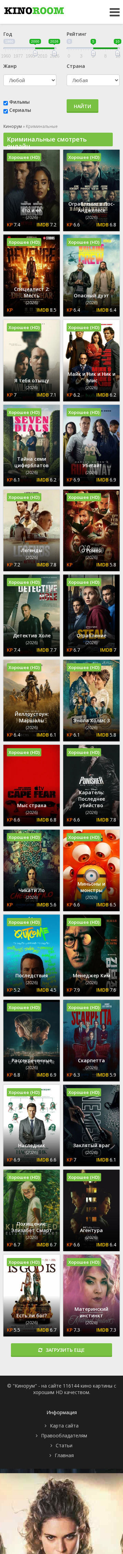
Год (7, 34)
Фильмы (19, 102)
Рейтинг (76, 34)
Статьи (64, 1445)
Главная (64, 1455)
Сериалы (20, 110)
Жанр (10, 66)
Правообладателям (64, 1435)
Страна (76, 66)
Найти (82, 106)
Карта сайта (64, 1425)
